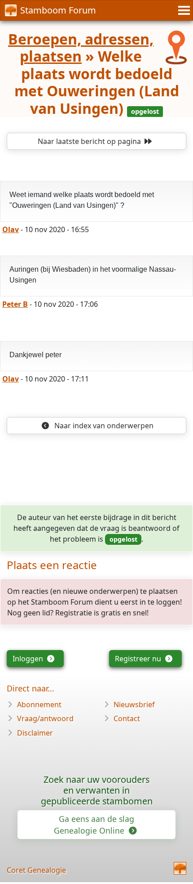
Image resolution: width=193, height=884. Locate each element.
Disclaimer (35, 733)
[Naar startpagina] (180, 868)
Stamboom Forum (58, 10)
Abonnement (39, 704)
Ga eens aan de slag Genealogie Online (94, 824)
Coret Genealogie (36, 870)
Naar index (103, 426)
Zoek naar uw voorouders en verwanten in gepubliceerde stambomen (97, 790)
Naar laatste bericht (89, 141)
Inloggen (29, 659)
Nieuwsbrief (134, 704)
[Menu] (183, 10)
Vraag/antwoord (45, 718)
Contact (127, 718)
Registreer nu (139, 659)
